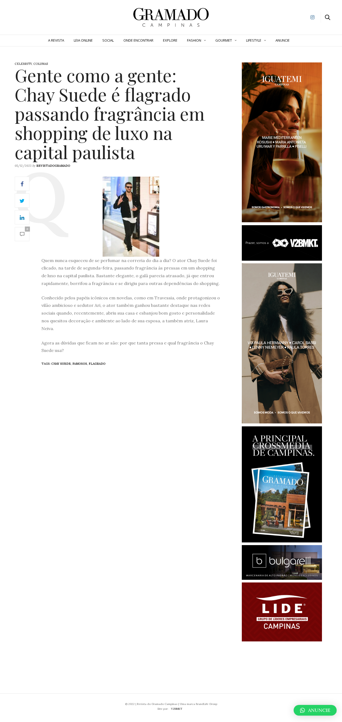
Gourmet (223, 40)
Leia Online (83, 40)
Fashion (194, 40)
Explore (170, 40)
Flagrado (97, 364)
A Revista (56, 40)
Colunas (40, 64)
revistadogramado (53, 166)
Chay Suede (61, 364)
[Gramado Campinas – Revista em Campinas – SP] (32, 16)
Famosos (79, 364)
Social (108, 40)
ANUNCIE (282, 40)
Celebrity (23, 64)
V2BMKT (176, 709)
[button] (315, 710)
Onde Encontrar (138, 40)
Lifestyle (253, 40)
